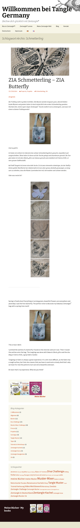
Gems (37, 475)
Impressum (18, 31)
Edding (66, 472)
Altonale (19, 472)
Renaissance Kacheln (35, 483)
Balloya (33, 472)
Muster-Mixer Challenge (18, 425)
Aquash (29, 472)
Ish (40, 475)
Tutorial (14, 486)
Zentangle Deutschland (45, 489)
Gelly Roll (33, 475)
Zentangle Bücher (33, 489)
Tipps (12, 441)
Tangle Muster (15, 438)
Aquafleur (24, 472)
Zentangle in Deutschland (22, 493)
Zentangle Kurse (16, 451)
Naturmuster (16, 483)
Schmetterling (40, 91)
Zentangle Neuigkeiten (18, 454)
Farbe (13, 475)
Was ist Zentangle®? (8, 26)
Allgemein (14, 415)
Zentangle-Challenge (19, 489)
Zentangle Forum (55, 489)
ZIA (47, 91)
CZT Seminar (43, 472)
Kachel (44, 475)
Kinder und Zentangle (53, 475)
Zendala (53, 486)
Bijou (37, 472)
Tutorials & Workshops (18, 444)
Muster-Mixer (45, 478)
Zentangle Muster (17, 496)
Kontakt (66, 26)
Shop (46, 483)
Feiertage (22, 475)
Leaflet (61, 475)
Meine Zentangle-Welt (44, 26)
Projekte (29, 91)
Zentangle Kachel (43, 492)
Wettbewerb (36, 486)
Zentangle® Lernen (26, 26)
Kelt (47, 475)
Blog (57, 26)
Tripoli (65, 483)
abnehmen (14, 472)
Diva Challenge (15, 422)
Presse (13, 428)
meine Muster (31, 479)
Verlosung (21, 486)
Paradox (24, 483)
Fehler (17, 475)
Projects (23, 91)
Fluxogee (27, 475)
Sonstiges (14, 435)
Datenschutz (6, 31)
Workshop (45, 486)
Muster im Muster (59, 479)
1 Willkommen (15, 412)
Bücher (13, 419)
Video (27, 486)
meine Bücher (18, 478)
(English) (12, 97)
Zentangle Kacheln (16, 448)
